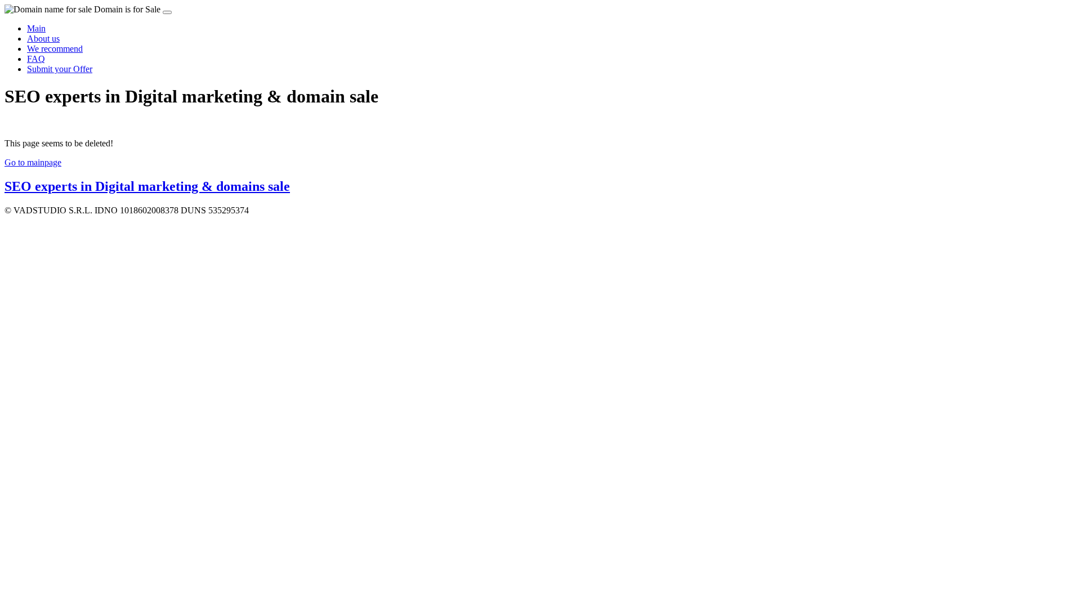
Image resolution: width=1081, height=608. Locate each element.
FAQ (36, 59)
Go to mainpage (33, 162)
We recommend (55, 48)
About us (43, 38)
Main (36, 28)
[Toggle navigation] (167, 12)
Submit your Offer (59, 69)
